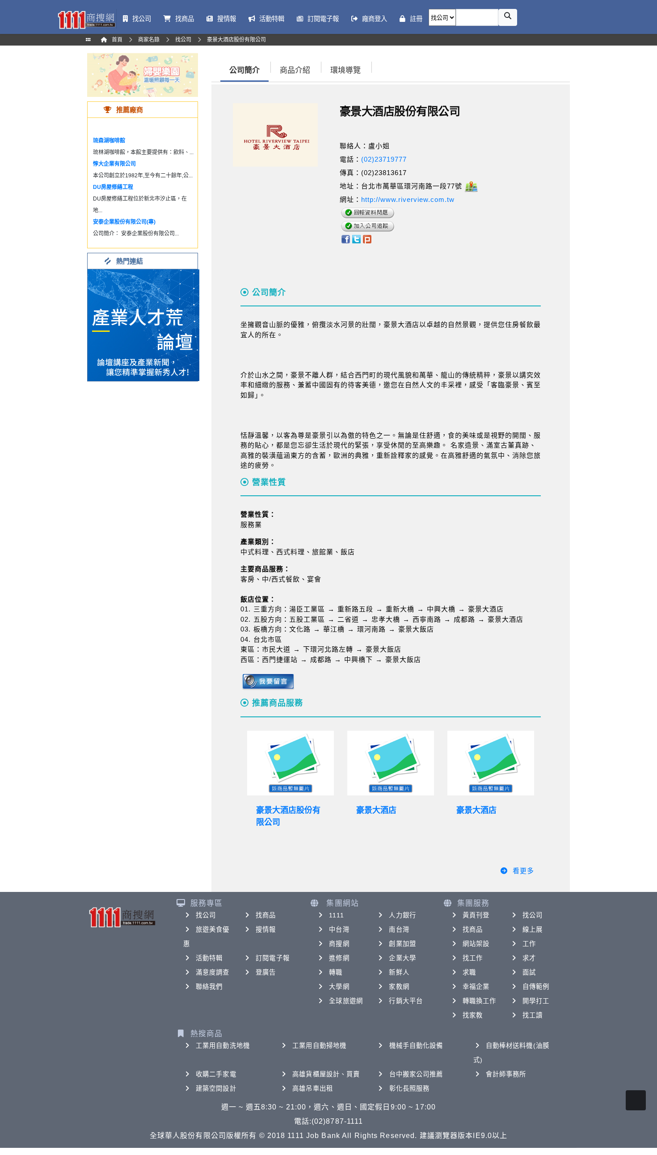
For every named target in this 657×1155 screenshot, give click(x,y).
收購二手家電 (216, 1074)
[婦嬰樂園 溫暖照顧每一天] (142, 74)
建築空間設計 (216, 1088)
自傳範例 (535, 986)
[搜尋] (507, 17)
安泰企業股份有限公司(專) (124, 222)
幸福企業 (476, 986)
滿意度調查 (213, 972)
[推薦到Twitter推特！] (356, 238)
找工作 (473, 958)
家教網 (399, 986)
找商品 (266, 915)
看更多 (523, 871)
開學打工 (535, 1000)
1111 (336, 915)
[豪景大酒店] (390, 763)
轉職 (335, 972)
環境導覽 (345, 70)
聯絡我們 (209, 986)
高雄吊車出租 (312, 1088)
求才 (529, 958)
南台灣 (399, 929)
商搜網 (339, 943)
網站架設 (476, 943)
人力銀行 (402, 915)
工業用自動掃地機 (319, 1045)
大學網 (339, 986)
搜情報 (266, 929)
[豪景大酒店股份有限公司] (290, 763)
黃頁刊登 (476, 915)
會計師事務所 (506, 1074)
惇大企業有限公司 (114, 164)
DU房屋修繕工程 (113, 187)
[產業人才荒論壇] (143, 324)
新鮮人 (399, 972)
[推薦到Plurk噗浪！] (367, 238)
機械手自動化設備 (416, 1045)
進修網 (339, 958)
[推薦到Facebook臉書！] (345, 238)
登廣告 (266, 972)
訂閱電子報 (273, 958)
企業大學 (402, 958)
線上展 (532, 929)
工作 (529, 943)
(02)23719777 (384, 159)
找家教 (473, 1015)
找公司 (206, 915)
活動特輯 (209, 958)
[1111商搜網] (86, 19)
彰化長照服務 (409, 1088)
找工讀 (532, 1015)
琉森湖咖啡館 (109, 141)
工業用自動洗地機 (223, 1045)
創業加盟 (402, 943)
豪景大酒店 (376, 810)
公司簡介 (244, 70)
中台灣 (339, 929)
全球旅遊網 (346, 1000)
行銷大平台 (406, 1000)
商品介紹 (295, 70)
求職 (469, 972)
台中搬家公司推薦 (416, 1074)
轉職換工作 (480, 1000)
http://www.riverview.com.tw (408, 199)
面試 (529, 972)
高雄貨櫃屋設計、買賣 (326, 1074)
